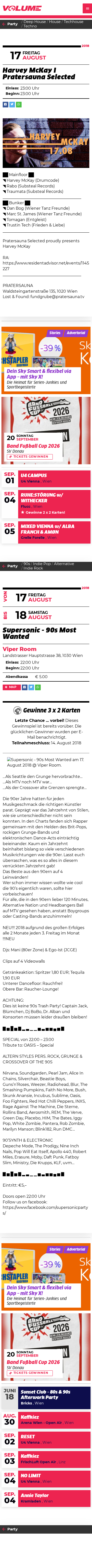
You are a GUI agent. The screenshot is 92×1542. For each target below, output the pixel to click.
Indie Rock (33, 568)
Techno (30, 26)
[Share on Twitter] (12, 104)
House (55, 22)
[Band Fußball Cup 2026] (46, 430)
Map (13, 687)
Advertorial (76, 333)
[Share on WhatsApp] (19, 104)
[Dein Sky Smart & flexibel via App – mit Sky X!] (46, 360)
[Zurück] (3, 24)
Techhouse (73, 22)
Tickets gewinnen (30, 456)
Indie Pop (42, 564)
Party (12, 24)
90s (27, 564)
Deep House (35, 22)
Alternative (64, 564)
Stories (55, 333)
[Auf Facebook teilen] (5, 104)
